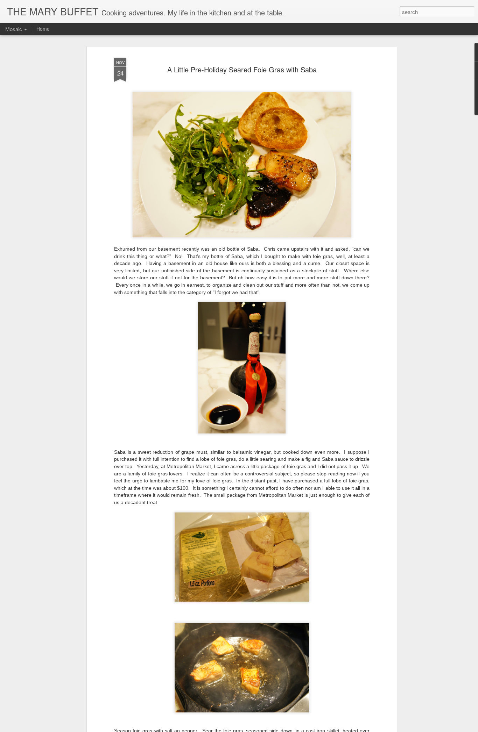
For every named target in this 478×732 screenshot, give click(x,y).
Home (43, 28)
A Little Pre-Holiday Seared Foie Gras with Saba (242, 69)
